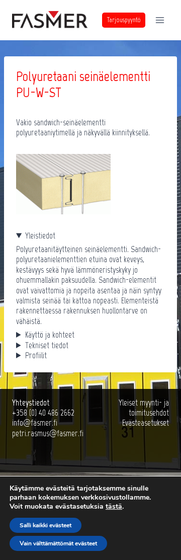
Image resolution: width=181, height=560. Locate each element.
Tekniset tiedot (46, 345)
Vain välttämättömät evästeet (58, 543)
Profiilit (36, 355)
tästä (114, 506)
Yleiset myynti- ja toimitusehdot (144, 407)
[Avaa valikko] (159, 20)
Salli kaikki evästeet (45, 525)
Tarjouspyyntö (124, 20)
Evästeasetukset (145, 423)
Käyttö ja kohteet (49, 335)
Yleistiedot (40, 235)
